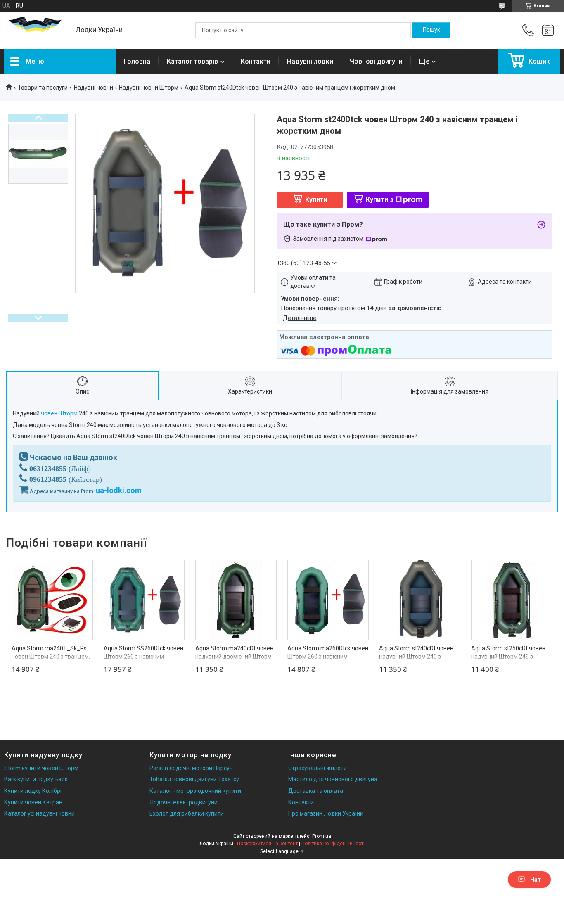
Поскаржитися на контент (267, 843)
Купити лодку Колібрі (33, 790)
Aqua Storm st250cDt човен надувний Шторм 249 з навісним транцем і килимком (511, 656)
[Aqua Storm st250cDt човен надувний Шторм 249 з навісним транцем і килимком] (511, 600)
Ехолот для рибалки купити (186, 813)
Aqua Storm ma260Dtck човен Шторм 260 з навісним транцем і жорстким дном (327, 656)
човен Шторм (59, 413)
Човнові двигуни (376, 61)
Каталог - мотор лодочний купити (195, 790)
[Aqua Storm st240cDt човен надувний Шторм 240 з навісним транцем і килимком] (419, 600)
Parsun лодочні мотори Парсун (191, 768)
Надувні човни (93, 87)
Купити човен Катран (33, 802)
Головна (137, 61)
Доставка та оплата (315, 790)
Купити (316, 200)
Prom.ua (321, 836)
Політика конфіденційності (333, 843)
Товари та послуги (43, 87)
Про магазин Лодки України (325, 813)
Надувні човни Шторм (148, 87)
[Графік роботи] (548, 30)
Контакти (255, 61)
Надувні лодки (310, 61)
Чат (535, 879)
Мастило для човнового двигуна (332, 779)
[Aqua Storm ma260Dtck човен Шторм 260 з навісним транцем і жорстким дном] (328, 600)
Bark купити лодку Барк (36, 779)
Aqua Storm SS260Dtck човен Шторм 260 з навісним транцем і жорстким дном (143, 656)
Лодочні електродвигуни (183, 802)
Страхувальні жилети (317, 768)
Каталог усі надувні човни (39, 813)
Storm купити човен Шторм (41, 768)
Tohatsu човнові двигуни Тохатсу (194, 779)
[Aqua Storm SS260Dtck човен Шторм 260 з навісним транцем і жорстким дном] (144, 600)
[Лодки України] (35, 30)
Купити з (379, 200)
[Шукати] (431, 30)
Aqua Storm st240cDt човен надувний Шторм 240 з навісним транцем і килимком (419, 656)
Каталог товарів (192, 61)
